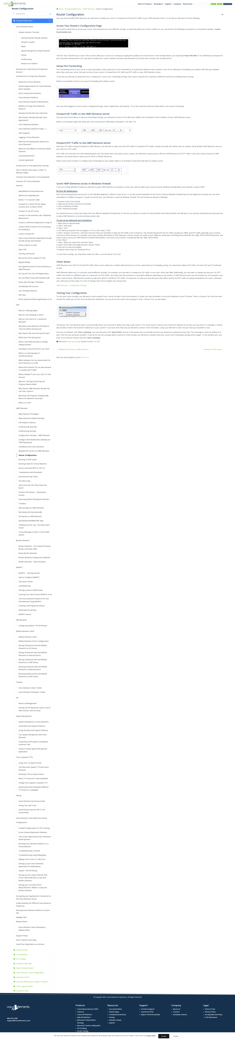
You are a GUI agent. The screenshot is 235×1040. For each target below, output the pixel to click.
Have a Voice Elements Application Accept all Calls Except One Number (35, 239)
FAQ (17, 305)
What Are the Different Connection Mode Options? (35, 150)
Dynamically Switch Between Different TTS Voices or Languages (34, 788)
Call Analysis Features (27, 422)
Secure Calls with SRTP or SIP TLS (32, 468)
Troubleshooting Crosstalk (29, 851)
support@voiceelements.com (18, 1020)
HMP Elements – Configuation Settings (71, 285)
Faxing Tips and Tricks (27, 805)
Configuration (21, 822)
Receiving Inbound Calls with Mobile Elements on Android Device (33, 668)
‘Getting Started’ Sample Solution (34, 38)
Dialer (23, 46)
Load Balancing (25, 586)
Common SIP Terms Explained (28, 181)
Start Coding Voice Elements (30, 93)
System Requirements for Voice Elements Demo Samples (35, 87)
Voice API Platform (84, 1014)
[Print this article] (222, 14)
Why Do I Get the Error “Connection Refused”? (33, 320)
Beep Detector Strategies (29, 414)
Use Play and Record (27, 254)
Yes (86, 357)
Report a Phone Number (150, 1014)
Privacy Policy (210, 1012)
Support (168, 4)
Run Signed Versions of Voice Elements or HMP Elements (35, 267)
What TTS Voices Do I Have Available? (33, 778)
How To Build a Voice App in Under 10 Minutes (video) (31, 171)
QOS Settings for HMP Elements (31, 508)
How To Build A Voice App (26, 940)
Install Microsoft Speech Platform (32, 726)
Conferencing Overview (28, 427)
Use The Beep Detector (28, 291)
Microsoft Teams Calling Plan (88, 1026)
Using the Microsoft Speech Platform (33, 730)
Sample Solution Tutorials (29, 32)
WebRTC (19, 567)
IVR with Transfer (28, 42)
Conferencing (26, 59)
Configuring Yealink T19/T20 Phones (33, 625)
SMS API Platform (84, 1017)
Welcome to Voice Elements (29, 82)
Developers (158, 4)
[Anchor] (57, 22)
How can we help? (74, 341)
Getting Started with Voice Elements (33, 113)
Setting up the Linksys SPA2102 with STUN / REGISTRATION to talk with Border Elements (33, 878)
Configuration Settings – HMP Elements (34, 435)
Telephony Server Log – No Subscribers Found (34, 526)
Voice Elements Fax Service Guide (32, 801)
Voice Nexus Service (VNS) (87, 1009)
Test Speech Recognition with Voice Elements (33, 736)
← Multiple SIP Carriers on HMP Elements (72, 349)
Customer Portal (22, 977)
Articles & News (115, 1020)
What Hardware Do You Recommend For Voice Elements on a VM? (34, 361)
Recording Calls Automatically (30, 512)
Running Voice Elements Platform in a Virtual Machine (33, 845)
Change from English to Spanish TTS (33, 783)
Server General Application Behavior (33, 832)
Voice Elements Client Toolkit (30, 688)
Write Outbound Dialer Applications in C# (35, 299)
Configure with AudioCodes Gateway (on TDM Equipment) (34, 441)
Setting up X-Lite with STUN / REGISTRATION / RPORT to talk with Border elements (33, 888)
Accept (163, 1036)
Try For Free (227, 4)
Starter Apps (114, 1012)
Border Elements (22, 540)
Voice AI (141, 4)
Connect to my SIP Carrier (29, 211)
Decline (175, 1036)
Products (148, 4)
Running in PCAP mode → (213, 349)
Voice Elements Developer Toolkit (32, 692)
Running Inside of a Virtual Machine (33, 464)
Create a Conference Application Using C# (35, 222)
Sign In (220, 4)
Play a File (22, 249)
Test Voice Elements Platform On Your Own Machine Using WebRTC (34, 600)
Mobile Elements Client (25, 631)
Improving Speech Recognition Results (34, 499)
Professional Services (117, 1014)
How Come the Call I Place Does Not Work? (33, 486)
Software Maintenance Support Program (32, 982)
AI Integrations (22, 954)
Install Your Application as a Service (30, 944)
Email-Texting (82, 1031)
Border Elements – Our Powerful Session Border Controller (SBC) (35, 547)
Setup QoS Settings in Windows (31, 282)
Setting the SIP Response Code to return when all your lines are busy (35, 709)
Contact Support (147, 1009)
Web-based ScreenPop (27, 610)
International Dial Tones (28, 476)
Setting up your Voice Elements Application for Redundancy (31, 865)
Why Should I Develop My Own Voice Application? (33, 118)
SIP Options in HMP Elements (30, 516)
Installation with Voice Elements (31, 447)
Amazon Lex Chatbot (29, 63)
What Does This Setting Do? (30, 337)
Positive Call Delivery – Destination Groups (32, 493)
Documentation (115, 1009)
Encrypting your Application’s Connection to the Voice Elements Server (33, 897)
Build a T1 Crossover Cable (29, 200)
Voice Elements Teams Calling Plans (30, 972)
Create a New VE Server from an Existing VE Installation (34, 228)
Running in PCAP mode (27, 459)
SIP (17, 698)
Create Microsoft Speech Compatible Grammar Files (33, 743)
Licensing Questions (27, 156)
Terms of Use (210, 1009)
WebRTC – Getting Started (29, 573)
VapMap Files (21, 917)
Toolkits (19, 682)
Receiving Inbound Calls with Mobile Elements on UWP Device (33, 675)
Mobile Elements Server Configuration (34, 641)
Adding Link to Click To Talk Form (32, 859)
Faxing (23, 55)
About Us (176, 1009)
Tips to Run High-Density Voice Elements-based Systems (35, 838)
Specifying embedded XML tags (31, 520)
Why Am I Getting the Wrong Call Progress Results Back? (32, 382)
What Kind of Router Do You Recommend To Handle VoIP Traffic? (35, 368)
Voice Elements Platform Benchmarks (33, 102)
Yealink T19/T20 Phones (28, 871)
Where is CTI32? (25, 403)
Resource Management (28, 703)
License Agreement (26, 160)
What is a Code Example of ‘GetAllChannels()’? (29, 354)
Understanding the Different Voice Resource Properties (33, 904)
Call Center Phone (26, 581)
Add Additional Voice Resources (31, 191)
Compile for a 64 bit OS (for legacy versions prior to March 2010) (32, 205)
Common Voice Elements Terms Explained (32, 177)
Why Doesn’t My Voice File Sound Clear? (34, 333)
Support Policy (22, 936)
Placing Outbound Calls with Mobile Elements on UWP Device (33, 660)
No (82, 357)
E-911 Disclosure (211, 1017)
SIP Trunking (21, 959)
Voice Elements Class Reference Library (31, 818)
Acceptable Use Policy (214, 1014)
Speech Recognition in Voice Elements (34, 722)
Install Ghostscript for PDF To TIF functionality (32, 811)
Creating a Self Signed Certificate (32, 606)
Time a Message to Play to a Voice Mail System (34, 533)
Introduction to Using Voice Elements (31, 76)
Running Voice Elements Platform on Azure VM (33, 911)
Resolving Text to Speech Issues (31, 774)
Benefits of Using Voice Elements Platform (32, 107)
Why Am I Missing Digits (28, 310)
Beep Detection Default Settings (31, 418)
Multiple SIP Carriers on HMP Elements (34, 451)
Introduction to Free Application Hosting (32, 166)
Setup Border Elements (28, 553)
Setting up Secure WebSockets (31, 590)
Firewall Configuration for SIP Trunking (34, 828)
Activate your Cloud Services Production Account (32, 70)
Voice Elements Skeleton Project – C (33, 129)
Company (177, 4)
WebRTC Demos (25, 614)
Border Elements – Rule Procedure (32, 562)
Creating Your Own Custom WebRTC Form (35, 594)
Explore (112, 1023)
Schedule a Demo (180, 1014)
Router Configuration (28, 455)
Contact (176, 1012)
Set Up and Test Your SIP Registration (34, 273)
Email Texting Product (25, 968)
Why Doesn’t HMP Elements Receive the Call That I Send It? (34, 389)
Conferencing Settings (27, 431)
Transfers (22, 503)
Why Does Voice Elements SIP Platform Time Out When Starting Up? (34, 327)
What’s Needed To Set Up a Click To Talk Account (35, 375)
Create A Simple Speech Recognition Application (33, 750)
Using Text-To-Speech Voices (30, 763)
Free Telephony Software (28, 124)
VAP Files (22, 295)
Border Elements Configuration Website (34, 557)
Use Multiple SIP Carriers (28, 286)
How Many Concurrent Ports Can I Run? (34, 349)
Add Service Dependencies (29, 195)
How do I (19, 185)
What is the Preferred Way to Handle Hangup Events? (33, 343)
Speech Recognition (24, 716)
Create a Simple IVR (26, 234)
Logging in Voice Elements (29, 137)
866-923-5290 (12, 1018)
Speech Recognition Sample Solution (35, 51)
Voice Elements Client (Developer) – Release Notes (33, 928)
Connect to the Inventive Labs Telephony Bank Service (35, 216)
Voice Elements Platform (28, 97)
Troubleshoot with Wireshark (30, 472)
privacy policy (151, 1035)
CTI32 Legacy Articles (24, 986)
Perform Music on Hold (28, 245)
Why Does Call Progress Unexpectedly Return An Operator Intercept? (33, 397)
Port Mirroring (24, 481)
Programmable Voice (24, 21)
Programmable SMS (24, 963)
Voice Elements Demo (24, 26)
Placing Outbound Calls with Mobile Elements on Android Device (33, 653)
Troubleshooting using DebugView (32, 855)
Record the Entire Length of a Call (32, 258)
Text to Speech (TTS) (24, 757)
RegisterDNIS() (24, 262)
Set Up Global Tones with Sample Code (34, 278)
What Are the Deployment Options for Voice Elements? (34, 143)
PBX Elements (21, 620)
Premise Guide (21, 950)
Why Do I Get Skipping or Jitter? (31, 315)
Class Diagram (24, 133)
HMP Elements (22, 408)
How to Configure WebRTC (29, 577)
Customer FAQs (22, 991)
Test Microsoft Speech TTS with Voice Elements (34, 768)
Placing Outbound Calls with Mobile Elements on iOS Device (33, 646)
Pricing (111, 1017)
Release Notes (21, 921)
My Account (187, 4)
